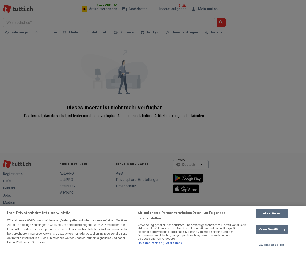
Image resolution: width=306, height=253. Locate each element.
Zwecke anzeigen (272, 244)
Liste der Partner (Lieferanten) (160, 243)
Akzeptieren (272, 213)
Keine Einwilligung (272, 229)
